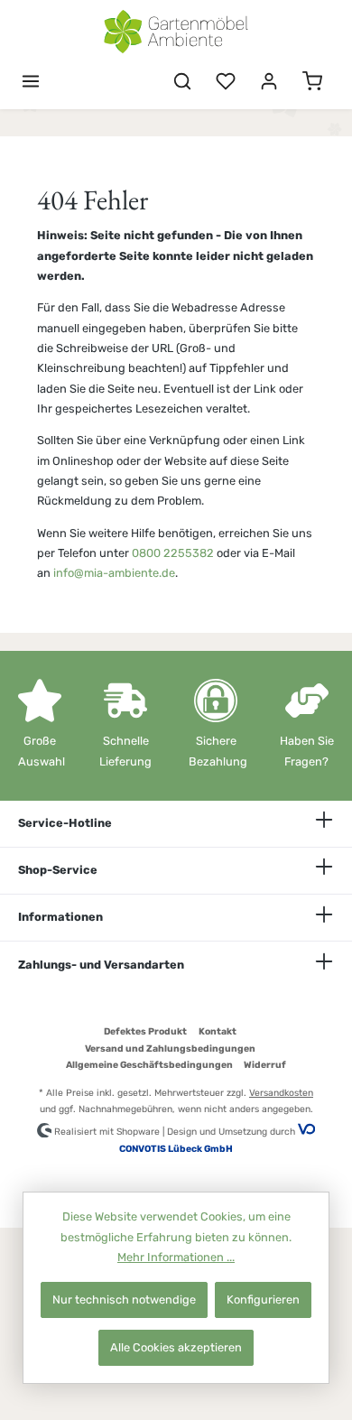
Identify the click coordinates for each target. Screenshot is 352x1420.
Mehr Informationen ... (176, 1257)
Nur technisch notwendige (124, 1299)
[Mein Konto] (269, 81)
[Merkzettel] (225, 81)
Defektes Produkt (145, 1031)
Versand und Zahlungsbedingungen (170, 1048)
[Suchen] (182, 81)
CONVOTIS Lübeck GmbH (176, 1149)
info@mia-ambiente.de (114, 573)
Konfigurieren (263, 1299)
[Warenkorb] (312, 81)
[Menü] (30, 81)
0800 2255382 (173, 553)
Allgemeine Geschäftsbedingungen (149, 1065)
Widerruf (265, 1065)
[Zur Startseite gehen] (176, 31)
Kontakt (217, 1031)
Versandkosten (281, 1093)
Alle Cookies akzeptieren (176, 1347)
